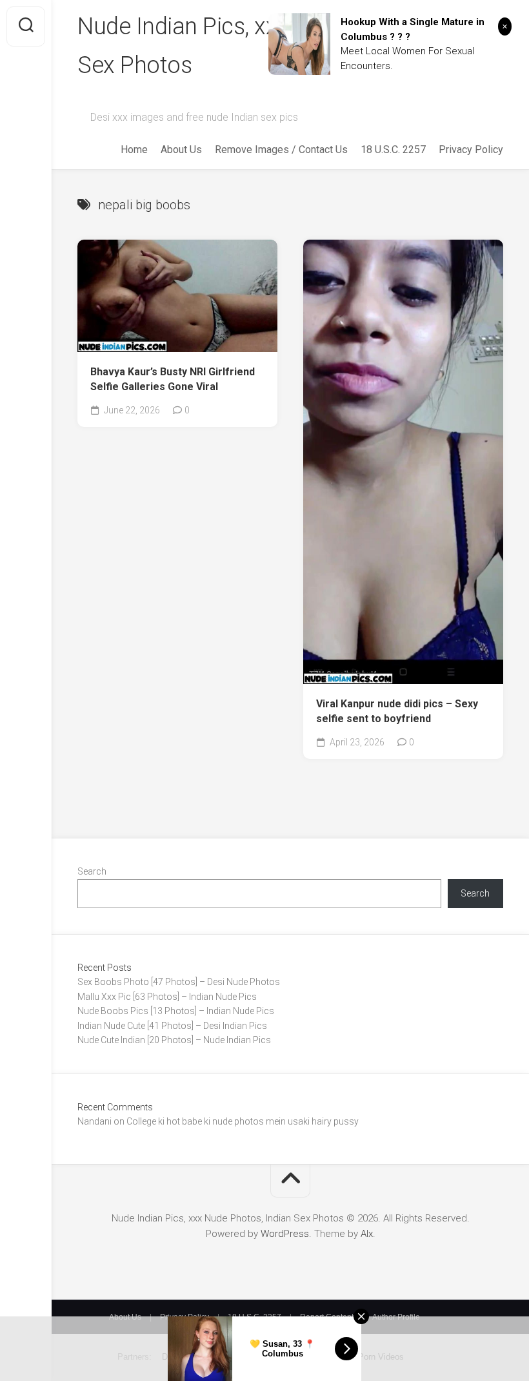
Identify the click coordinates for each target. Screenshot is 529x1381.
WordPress (285, 1234)
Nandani (94, 1121)
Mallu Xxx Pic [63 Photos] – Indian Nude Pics (167, 997)
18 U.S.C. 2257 (393, 149)
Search (91, 871)
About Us (181, 149)
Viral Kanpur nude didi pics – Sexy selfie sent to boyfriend (397, 711)
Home (134, 149)
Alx (367, 1234)
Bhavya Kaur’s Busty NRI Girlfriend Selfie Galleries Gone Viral (172, 379)
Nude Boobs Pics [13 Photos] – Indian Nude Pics (175, 1011)
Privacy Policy (471, 149)
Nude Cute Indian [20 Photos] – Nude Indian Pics (174, 1040)
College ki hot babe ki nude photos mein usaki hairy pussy (242, 1121)
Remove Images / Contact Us (281, 149)
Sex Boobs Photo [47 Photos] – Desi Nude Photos (178, 982)
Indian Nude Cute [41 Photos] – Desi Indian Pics (172, 1026)
